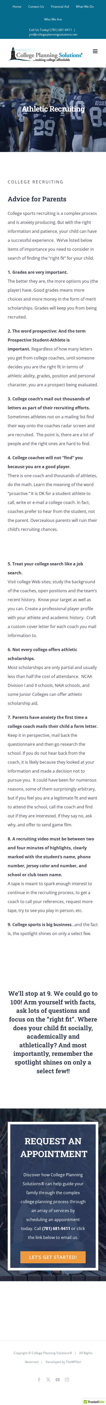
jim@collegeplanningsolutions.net (53, 34)
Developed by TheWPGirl (63, 1362)
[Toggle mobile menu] (95, 51)
